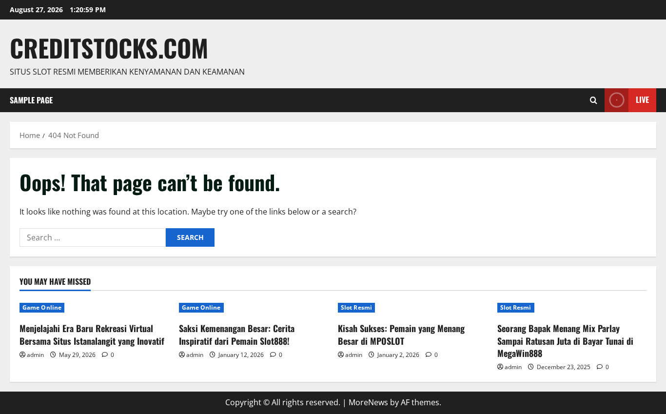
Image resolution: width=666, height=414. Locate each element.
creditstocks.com (109, 47)
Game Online (41, 307)
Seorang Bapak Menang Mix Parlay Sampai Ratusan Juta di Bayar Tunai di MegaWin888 (565, 340)
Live (642, 99)
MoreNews (368, 402)
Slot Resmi (356, 307)
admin (35, 355)
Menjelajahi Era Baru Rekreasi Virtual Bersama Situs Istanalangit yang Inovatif (92, 334)
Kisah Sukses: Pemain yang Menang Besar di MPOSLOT (401, 334)
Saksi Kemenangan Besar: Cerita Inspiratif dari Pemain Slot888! (236, 334)
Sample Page (31, 100)
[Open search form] (593, 100)
